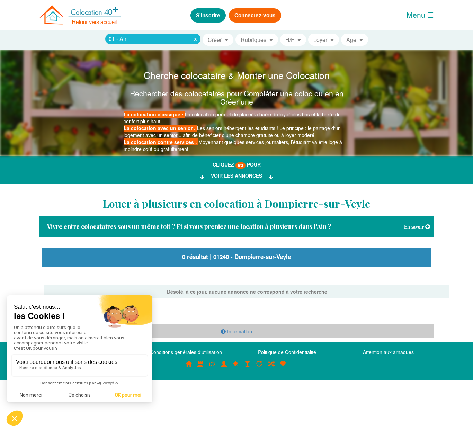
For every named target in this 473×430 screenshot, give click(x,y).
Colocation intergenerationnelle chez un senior (271, 367)
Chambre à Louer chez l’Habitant (212, 367)
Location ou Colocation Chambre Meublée (200, 367)
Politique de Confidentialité (287, 352)
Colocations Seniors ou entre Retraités (235, 367)
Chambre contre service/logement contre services (259, 367)
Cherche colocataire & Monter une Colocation (237, 75)
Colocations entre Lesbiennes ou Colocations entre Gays (247, 367)
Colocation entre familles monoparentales (282, 367)
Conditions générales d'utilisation (186, 352)
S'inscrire (208, 15)
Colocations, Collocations (188, 367)
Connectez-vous (255, 15)
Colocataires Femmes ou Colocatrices (224, 367)
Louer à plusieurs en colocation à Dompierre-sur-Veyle (236, 203)
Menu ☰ (420, 14)
